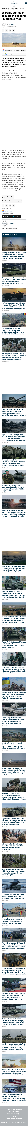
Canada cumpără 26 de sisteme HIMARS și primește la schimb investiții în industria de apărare (13, 896)
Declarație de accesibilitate (14, 1118)
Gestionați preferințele (14, 1114)
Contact (14, 1116)
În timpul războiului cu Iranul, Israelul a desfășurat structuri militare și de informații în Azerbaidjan (12, 846)
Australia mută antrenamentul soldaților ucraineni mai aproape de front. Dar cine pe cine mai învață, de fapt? (13, 872)
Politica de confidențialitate (14, 1109)
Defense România (5, 8)
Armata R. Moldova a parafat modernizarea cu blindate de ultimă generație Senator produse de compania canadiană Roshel (13, 594)
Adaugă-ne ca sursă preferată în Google (15, 50)
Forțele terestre (14, 8)
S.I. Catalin (11, 24)
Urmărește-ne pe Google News (15, 54)
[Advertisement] (14, 378)
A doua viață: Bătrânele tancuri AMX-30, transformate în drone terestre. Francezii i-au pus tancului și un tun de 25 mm (13, 720)
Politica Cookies (14, 1111)
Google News (8, 211)
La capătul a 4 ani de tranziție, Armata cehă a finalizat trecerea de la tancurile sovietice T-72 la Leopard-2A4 (13, 488)
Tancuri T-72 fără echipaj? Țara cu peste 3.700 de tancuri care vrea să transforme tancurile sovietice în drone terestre (14, 645)
